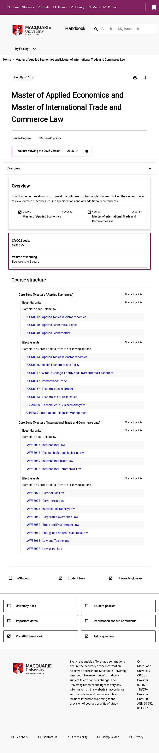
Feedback (22, 737)
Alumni (62, 7)
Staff (45, 7)
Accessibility (79, 737)
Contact (113, 7)
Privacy (138, 737)
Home (7, 59)
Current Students (23, 7)
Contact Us (50, 737)
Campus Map (110, 737)
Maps (96, 7)
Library (79, 7)
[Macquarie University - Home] (32, 31)
